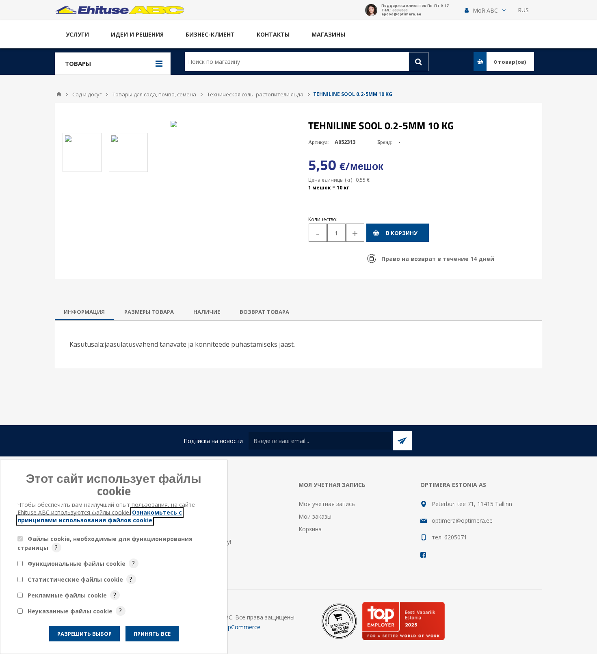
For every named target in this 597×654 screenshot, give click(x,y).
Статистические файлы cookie (75, 579)
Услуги (77, 34)
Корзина (310, 529)
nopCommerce (240, 627)
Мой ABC (485, 10)
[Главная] (59, 94)
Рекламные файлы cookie (67, 595)
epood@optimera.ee (401, 14)
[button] (485, 10)
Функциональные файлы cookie (76, 563)
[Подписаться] (402, 440)
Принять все (152, 633)
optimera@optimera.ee (462, 520)
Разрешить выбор (84, 633)
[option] (82, 152)
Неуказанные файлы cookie (70, 611)
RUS (523, 10)
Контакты (273, 34)
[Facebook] (423, 555)
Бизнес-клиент (210, 34)
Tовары (78, 63)
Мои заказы (314, 516)
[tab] (84, 312)
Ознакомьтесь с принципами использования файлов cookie (99, 516)
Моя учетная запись (326, 504)
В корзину (401, 233)
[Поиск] (418, 61)
